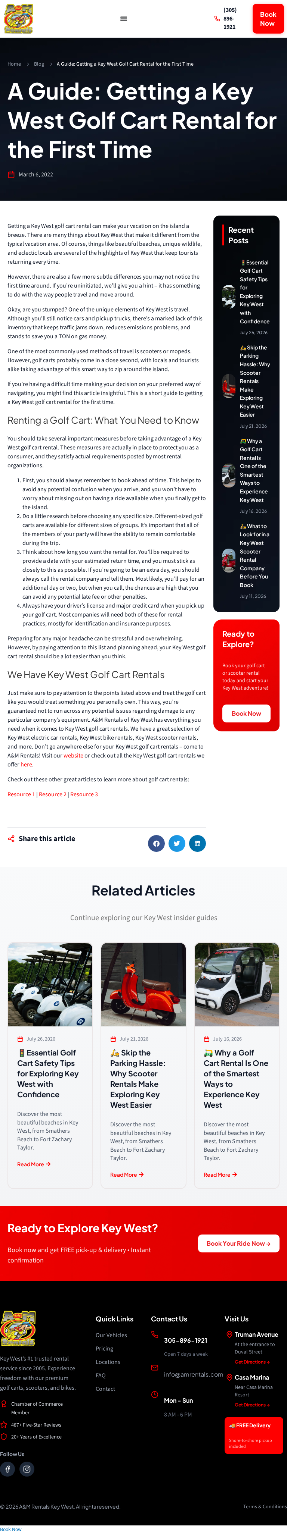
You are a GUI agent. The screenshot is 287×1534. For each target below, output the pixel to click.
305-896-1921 (185, 1340)
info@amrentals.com (193, 1374)
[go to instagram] (26, 1469)
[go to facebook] (7, 1469)
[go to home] (18, 18)
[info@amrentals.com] (154, 1367)
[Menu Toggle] (123, 18)
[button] (156, 843)
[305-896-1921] (154, 1334)
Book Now (11, 1529)
